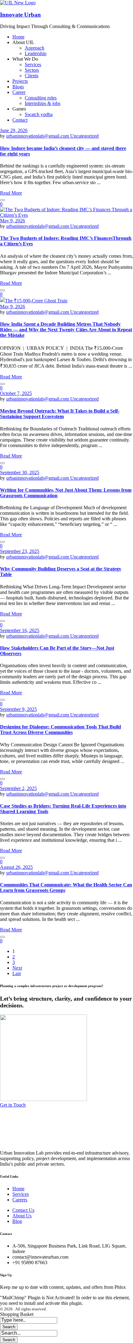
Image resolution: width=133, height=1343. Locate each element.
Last (16, 973)
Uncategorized (84, 136)
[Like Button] (2, 200)
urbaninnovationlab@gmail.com (38, 136)
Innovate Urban (20, 14)
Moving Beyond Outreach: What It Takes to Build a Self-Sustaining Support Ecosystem (59, 413)
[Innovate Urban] (18, 2)
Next (17, 967)
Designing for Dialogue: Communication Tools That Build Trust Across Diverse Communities (60, 729)
